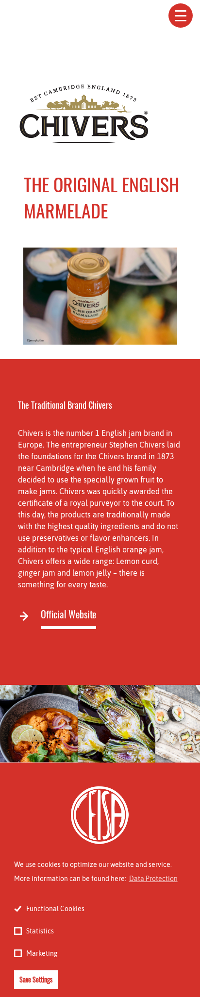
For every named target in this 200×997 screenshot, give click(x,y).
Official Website (68, 614)
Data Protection (153, 878)
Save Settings (35, 979)
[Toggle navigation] (180, 15)
